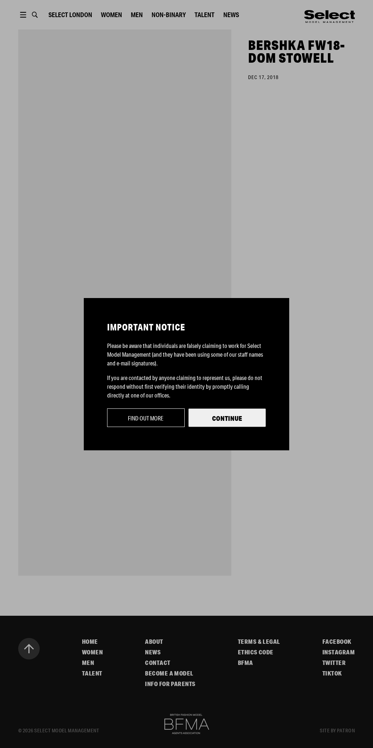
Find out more (146, 418)
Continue (227, 418)
